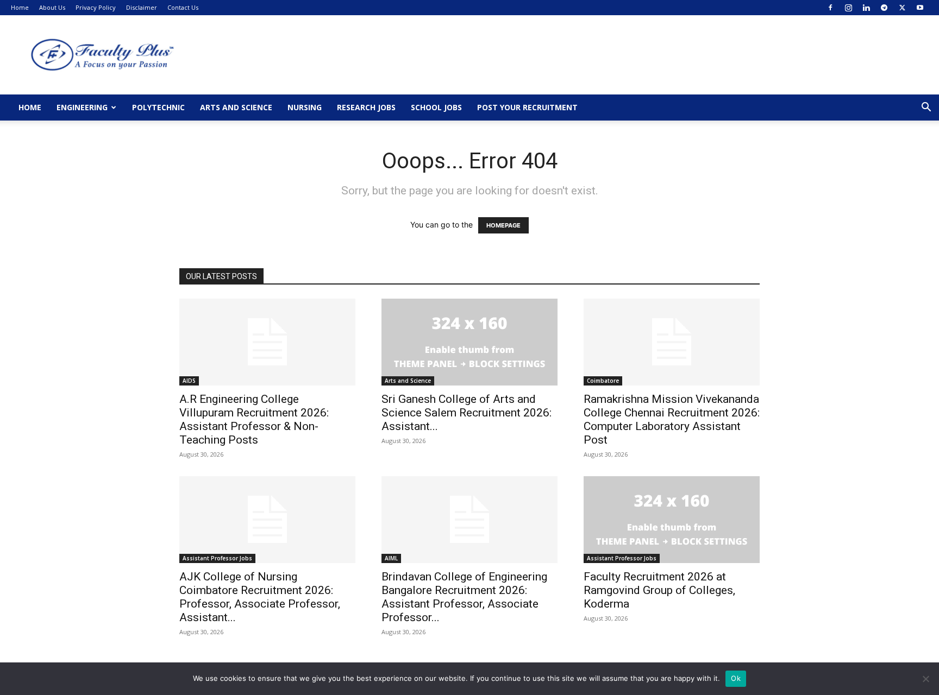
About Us (52, 7)
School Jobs (436, 107)
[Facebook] (830, 7)
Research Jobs (366, 107)
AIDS (189, 380)
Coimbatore (603, 380)
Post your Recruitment (527, 107)
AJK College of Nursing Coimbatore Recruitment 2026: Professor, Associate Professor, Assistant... (259, 597)
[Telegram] (884, 7)
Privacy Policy (96, 7)
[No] (925, 678)
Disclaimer (141, 7)
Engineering (82, 107)
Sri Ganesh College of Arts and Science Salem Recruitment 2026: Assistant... (466, 413)
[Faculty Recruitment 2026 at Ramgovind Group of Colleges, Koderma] (672, 519)
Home (20, 7)
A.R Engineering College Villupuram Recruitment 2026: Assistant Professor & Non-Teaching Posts (254, 419)
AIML (391, 558)
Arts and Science (236, 107)
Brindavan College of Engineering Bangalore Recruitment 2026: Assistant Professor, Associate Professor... (464, 597)
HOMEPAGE (503, 225)
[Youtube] (920, 7)
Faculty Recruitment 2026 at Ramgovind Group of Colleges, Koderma (659, 590)
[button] (926, 108)
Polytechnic (158, 107)
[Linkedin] (866, 7)
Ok (736, 678)
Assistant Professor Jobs (217, 558)
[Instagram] (848, 7)
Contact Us (182, 7)
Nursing (304, 107)
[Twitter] (902, 7)
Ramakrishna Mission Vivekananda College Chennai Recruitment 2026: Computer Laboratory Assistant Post (672, 419)
